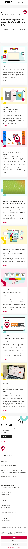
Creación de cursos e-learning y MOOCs (10, 487)
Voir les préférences (14, 544)
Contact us (7, 436)
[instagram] (1, 441)
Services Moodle (6, 455)
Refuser (14, 540)
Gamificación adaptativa (6, 492)
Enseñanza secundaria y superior (8, 510)
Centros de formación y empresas (8, 512)
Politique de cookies (10, 547)
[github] (7, 441)
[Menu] (25, 2)
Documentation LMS (5, 520)
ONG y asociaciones (5, 502)
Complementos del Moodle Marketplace (10, 467)
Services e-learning (7, 485)
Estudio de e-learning (6, 489)
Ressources (5, 518)
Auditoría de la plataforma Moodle (8, 478)
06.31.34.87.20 (4, 432)
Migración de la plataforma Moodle (8, 476)
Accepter (14, 537)
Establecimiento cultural (6, 505)
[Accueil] (7, 2)
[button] (26, 525)
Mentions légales (17, 547)
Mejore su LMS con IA (5, 494)
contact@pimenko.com (6, 430)
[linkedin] (4, 441)
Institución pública (5, 507)
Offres (3, 500)
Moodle (3, 458)
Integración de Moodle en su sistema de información (12, 470)
